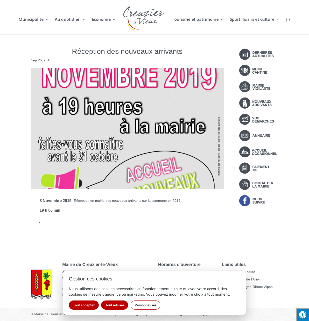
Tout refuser (114, 305)
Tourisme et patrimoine (195, 20)
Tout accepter (84, 305)
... (41, 216)
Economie (101, 20)
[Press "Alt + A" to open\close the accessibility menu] (302, 314)
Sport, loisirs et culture (252, 20)
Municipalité (31, 20)
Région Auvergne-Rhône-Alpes (249, 287)
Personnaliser (145, 305)
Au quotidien (68, 20)
